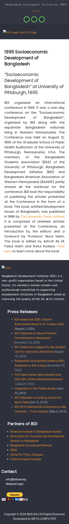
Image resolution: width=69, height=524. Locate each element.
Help (35, 10)
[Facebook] (27, 19)
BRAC (13, 450)
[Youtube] (42, 19)
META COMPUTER (43, 518)
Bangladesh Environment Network (31, 445)
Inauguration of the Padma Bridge (35, 388)
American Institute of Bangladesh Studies (36, 431)
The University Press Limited (42, 216)
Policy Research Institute (25, 459)
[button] (65, 32)
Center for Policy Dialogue (26, 454)
